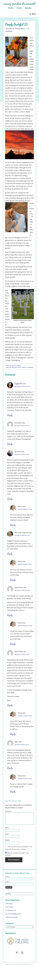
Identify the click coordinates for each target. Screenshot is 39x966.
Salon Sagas (8, 903)
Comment (8, 811)
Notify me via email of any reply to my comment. (16, 854)
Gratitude (24, 367)
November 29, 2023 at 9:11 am (22, 744)
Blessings (14, 367)
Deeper (19, 367)
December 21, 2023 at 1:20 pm (25, 625)
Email (7, 834)
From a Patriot (9, 907)
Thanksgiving (30, 367)
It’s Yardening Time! (10, 910)
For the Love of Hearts (11, 917)
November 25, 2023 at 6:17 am (22, 535)
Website (7, 840)
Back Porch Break (16, 365)
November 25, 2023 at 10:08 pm (22, 590)
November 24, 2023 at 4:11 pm (22, 454)
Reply (10, 415)
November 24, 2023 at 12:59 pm (22, 386)
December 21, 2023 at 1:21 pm (25, 716)
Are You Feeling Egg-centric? (13, 914)
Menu (34, 14)
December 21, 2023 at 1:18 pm (25, 509)
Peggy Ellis (18, 384)
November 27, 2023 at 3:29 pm (22, 654)
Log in (31, 964)
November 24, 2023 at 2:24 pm (22, 425)
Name (7, 827)
